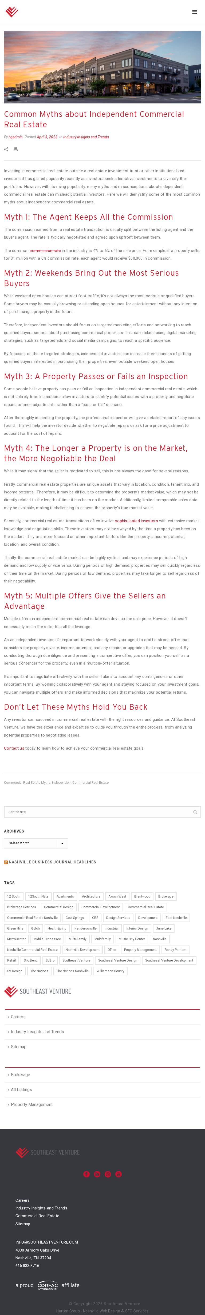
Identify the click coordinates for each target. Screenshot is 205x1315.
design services (118, 918)
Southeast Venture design (117, 960)
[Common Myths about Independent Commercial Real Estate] (102, 67)
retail (11, 960)
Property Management (32, 1104)
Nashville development (83, 950)
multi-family (77, 939)
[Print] (18, 149)
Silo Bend (31, 960)
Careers (18, 1016)
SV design (14, 971)
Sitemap (18, 1046)
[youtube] (118, 1174)
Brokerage (20, 1074)
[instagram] (108, 1174)
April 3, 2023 (47, 137)
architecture (91, 896)
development (148, 918)
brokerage (166, 896)
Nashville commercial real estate (32, 950)
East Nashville (176, 918)
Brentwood (142, 896)
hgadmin (16, 137)
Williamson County (110, 971)
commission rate (45, 250)
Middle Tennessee (47, 939)
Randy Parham (175, 950)
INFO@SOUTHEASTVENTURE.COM (46, 1242)
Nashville (160, 939)
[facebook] (86, 1174)
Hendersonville (85, 928)
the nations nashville (72, 971)
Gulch (35, 928)
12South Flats (38, 896)
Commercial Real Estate (37, 1215)
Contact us (14, 748)
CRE (95, 918)
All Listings (21, 1089)
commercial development (100, 907)
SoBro (50, 960)
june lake (163, 928)
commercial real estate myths (27, 782)
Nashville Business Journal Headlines (52, 862)
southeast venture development (169, 960)
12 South (13, 896)
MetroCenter (16, 939)
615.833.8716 (27, 1265)
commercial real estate (146, 907)
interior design (137, 928)
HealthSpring (57, 928)
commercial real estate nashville (32, 918)
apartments (65, 896)
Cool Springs (75, 918)
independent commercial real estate (80, 782)
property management (140, 950)
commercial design (58, 907)
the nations (39, 971)
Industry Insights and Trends (86, 137)
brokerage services (21, 907)
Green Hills (15, 928)
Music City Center (132, 939)
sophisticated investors (136, 520)
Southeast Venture (76, 960)
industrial (112, 928)
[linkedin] (97, 1174)
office (112, 950)
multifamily (102, 939)
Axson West (117, 896)
